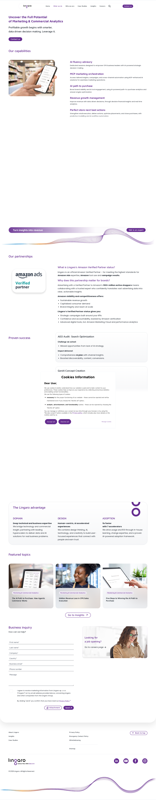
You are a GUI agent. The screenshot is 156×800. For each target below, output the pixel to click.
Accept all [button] (51, 422)
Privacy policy (77, 413)
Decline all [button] (65, 422)
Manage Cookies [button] (106, 421)
